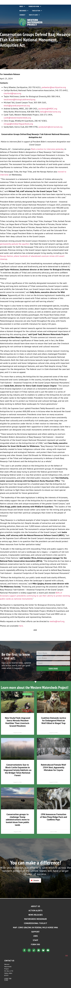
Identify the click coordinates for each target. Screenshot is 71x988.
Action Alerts (35, 910)
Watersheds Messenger (35, 919)
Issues (41, 2)
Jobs (35, 936)
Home (21, 2)
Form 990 (35, 944)
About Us (30, 2)
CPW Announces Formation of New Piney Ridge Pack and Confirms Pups (53, 817)
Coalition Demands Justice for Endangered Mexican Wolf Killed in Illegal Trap (53, 720)
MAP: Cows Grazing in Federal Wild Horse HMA (35, 927)
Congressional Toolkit (35, 923)
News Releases (35, 915)
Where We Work (34, 6)
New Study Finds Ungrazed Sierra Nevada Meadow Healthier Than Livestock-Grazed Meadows (17, 721)
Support (35, 931)
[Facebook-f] (24, 950)
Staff (35, 940)
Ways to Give (33, 15)
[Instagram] (29, 950)
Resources (22, 11)
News (21, 6)
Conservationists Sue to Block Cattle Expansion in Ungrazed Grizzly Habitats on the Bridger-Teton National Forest (17, 770)
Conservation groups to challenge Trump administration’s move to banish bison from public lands (17, 819)
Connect (22, 15)
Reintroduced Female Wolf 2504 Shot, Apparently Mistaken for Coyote (53, 767)
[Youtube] (48, 950)
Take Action (36, 11)
